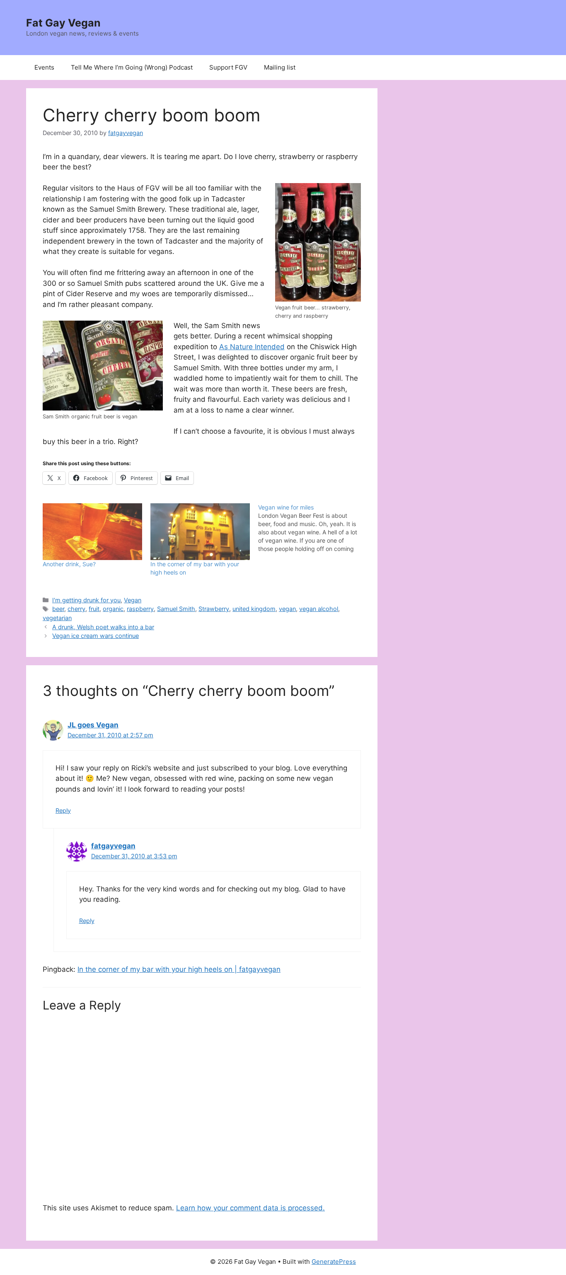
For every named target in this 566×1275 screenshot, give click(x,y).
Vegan (132, 600)
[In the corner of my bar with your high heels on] (200, 531)
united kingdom (254, 608)
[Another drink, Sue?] (92, 531)
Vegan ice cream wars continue (95, 635)
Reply (63, 810)
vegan (287, 608)
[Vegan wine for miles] (312, 528)
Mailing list (279, 67)
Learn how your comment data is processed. (250, 1208)
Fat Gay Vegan (63, 23)
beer (58, 608)
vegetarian (57, 617)
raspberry (140, 608)
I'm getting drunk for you (86, 600)
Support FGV (228, 67)
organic (113, 608)
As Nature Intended (252, 347)
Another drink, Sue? (69, 563)
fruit (94, 608)
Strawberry (213, 608)
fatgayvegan (113, 846)
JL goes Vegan (93, 725)
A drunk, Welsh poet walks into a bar (103, 626)
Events (44, 67)
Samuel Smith (176, 608)
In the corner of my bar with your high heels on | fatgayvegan (179, 969)
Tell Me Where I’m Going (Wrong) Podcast (132, 67)
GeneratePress (334, 1261)
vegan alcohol (318, 608)
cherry (76, 608)
